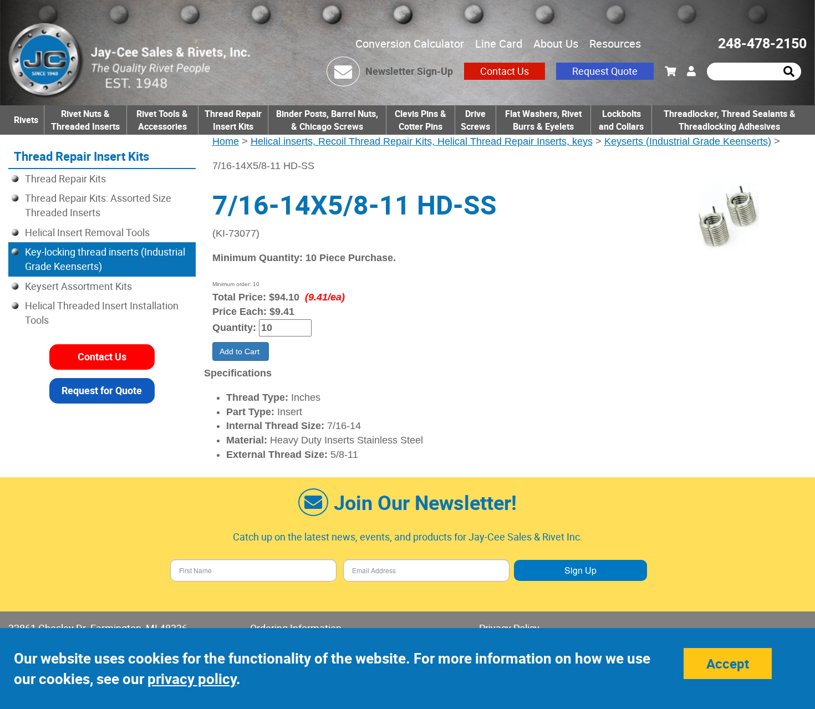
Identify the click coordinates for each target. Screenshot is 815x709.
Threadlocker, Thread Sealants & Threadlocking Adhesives (730, 120)
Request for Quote (102, 390)
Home (225, 141)
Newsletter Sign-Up (409, 71)
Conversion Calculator (409, 43)
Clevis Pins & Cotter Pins (420, 120)
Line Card (498, 43)
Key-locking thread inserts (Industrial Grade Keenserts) (105, 259)
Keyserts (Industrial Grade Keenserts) (687, 141)
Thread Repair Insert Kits (233, 120)
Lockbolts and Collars (621, 120)
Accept (727, 663)
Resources (615, 43)
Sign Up (580, 570)
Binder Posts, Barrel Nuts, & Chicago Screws (327, 120)
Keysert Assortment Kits (78, 286)
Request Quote (605, 71)
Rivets (26, 120)
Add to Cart (241, 351)
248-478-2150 (762, 43)
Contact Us (504, 71)
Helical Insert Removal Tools (87, 232)
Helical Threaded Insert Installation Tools (102, 313)
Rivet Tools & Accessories (162, 120)
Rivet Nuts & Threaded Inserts (85, 120)
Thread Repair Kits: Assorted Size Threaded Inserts (98, 205)
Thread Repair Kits (65, 178)
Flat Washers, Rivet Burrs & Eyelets (543, 120)
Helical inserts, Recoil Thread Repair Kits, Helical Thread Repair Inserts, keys (422, 141)
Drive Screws (475, 120)
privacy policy (191, 678)
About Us (555, 43)
